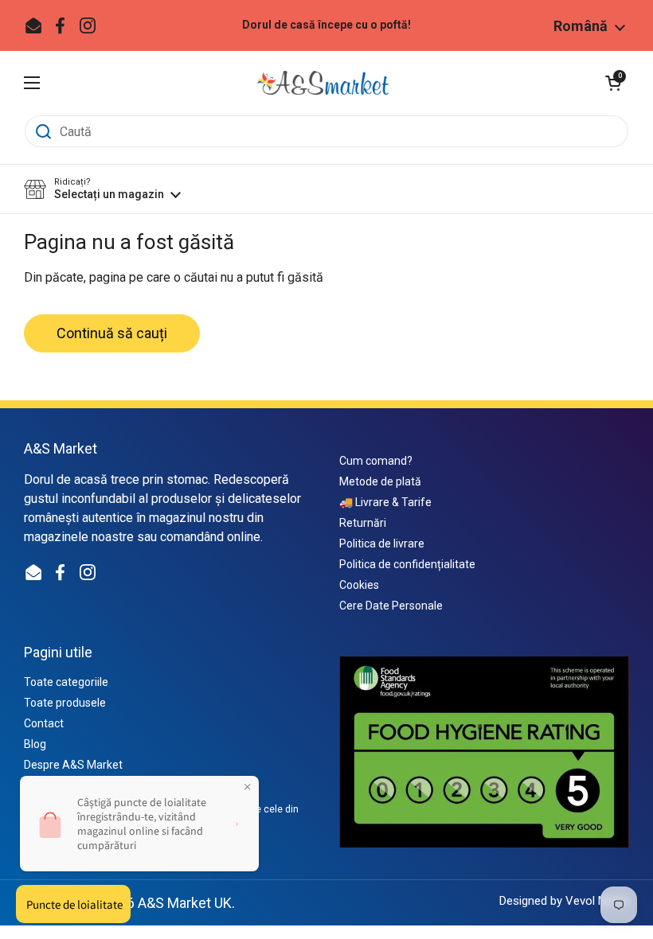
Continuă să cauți (112, 333)
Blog (35, 744)
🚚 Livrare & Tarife (385, 502)
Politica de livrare (381, 543)
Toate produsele (65, 702)
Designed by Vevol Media (564, 901)
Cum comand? (376, 460)
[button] (613, 83)
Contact (44, 723)
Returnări (362, 522)
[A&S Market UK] (322, 83)
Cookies (359, 585)
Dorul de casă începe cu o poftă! (326, 25)
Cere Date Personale (391, 605)
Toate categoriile (66, 682)
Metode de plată (380, 481)
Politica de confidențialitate (407, 564)
